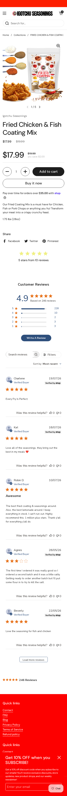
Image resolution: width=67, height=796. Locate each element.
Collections (20, 35)
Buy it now (33, 183)
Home (6, 35)
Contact (8, 710)
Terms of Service (13, 729)
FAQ (5, 715)
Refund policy (11, 734)
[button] (7, 171)
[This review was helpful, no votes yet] (50, 413)
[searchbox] (19, 354)
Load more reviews (33, 660)
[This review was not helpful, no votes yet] (57, 413)
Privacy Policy (11, 725)
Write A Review (36, 338)
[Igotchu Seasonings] (32, 13)
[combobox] (47, 364)
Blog (5, 720)
